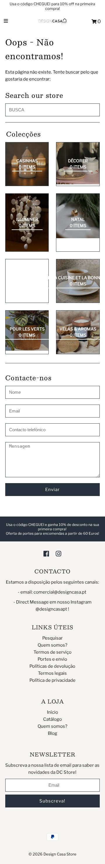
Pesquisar (52, 638)
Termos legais (52, 673)
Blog (52, 733)
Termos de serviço (52, 652)
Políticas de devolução (52, 666)
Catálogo (52, 719)
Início (52, 712)
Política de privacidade (52, 680)
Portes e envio (52, 659)
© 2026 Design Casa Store (52, 854)
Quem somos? (52, 645)
